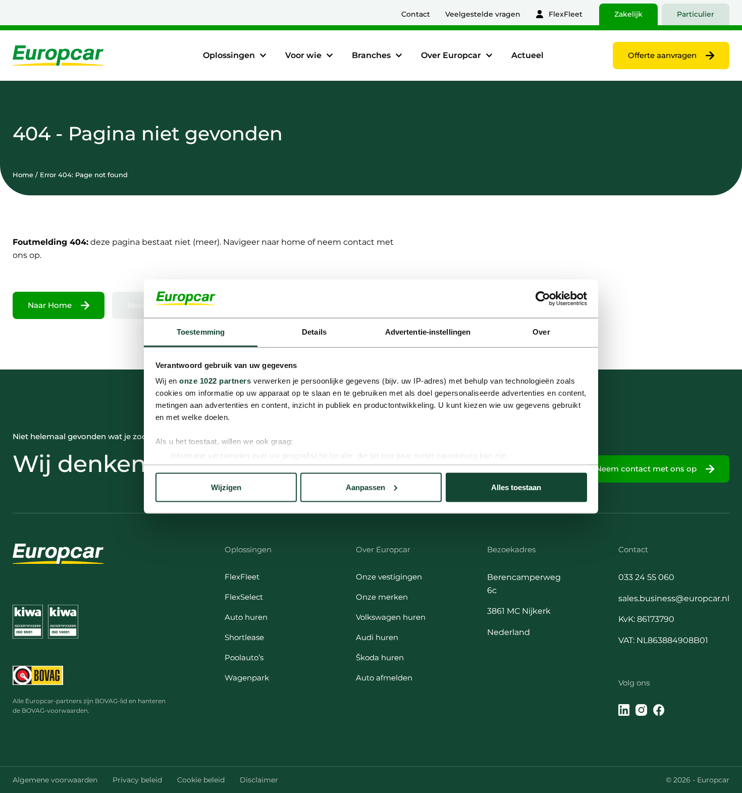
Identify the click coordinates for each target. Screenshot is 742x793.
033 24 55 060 (646, 577)
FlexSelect (244, 597)
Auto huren (246, 617)
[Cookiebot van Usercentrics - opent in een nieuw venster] (543, 298)
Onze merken (382, 597)
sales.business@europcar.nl (673, 598)
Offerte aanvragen (662, 55)
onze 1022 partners (215, 381)
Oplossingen (229, 55)
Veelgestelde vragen (482, 14)
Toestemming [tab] (201, 332)
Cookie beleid (201, 779)
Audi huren (377, 637)
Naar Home (50, 305)
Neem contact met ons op (646, 468)
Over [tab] (541, 332)
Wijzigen (226, 487)
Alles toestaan (516, 487)
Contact (415, 14)
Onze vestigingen (389, 576)
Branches (371, 55)
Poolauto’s (244, 657)
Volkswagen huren (391, 617)
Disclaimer (259, 779)
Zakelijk (628, 14)
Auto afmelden (384, 677)
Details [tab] (314, 332)
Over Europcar (451, 55)
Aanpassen (365, 487)
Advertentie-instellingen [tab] (427, 332)
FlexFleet (565, 14)
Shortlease (244, 637)
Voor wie (303, 55)
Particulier (695, 14)
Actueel (527, 55)
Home (23, 175)
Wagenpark (247, 677)
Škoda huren (380, 657)
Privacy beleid (137, 779)
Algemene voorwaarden (55, 779)
